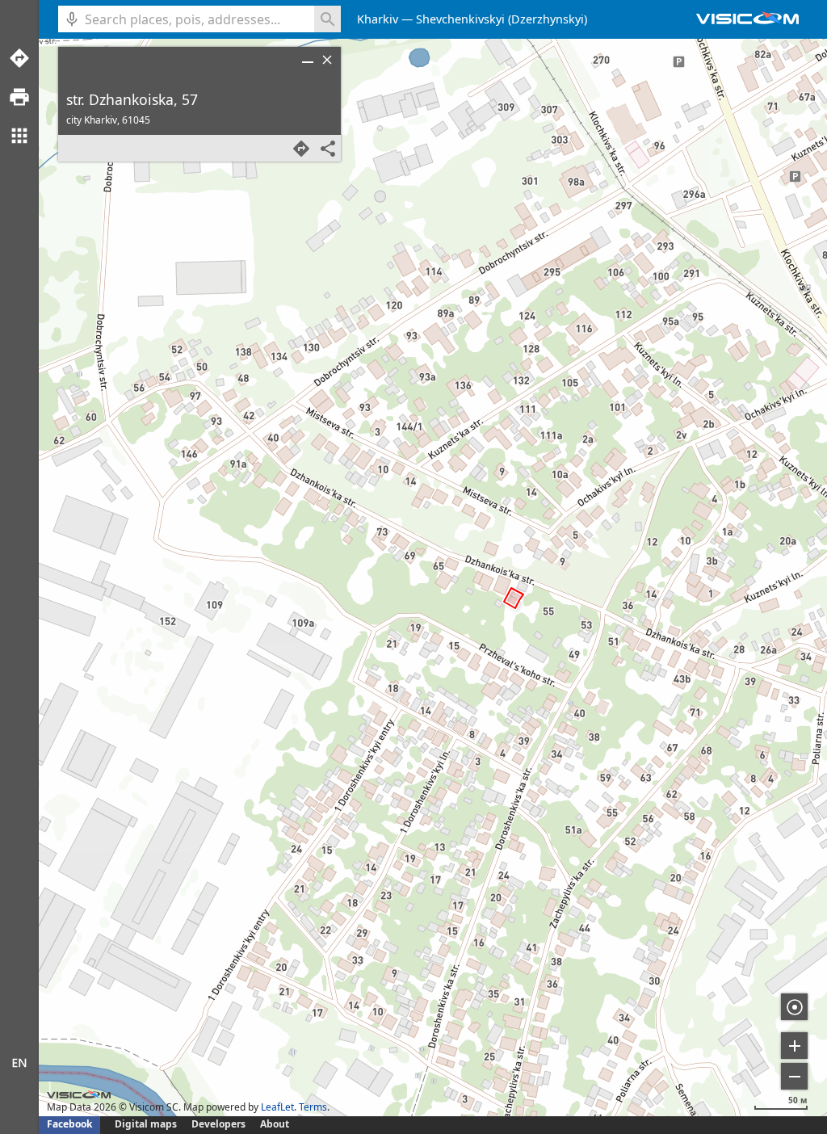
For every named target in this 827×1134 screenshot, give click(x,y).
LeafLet (277, 1107)
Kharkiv (377, 19)
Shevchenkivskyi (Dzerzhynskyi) (501, 19)
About (274, 1124)
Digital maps (147, 1124)
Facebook (69, 1124)
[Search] (327, 19)
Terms (313, 1107)
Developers (218, 1124)
